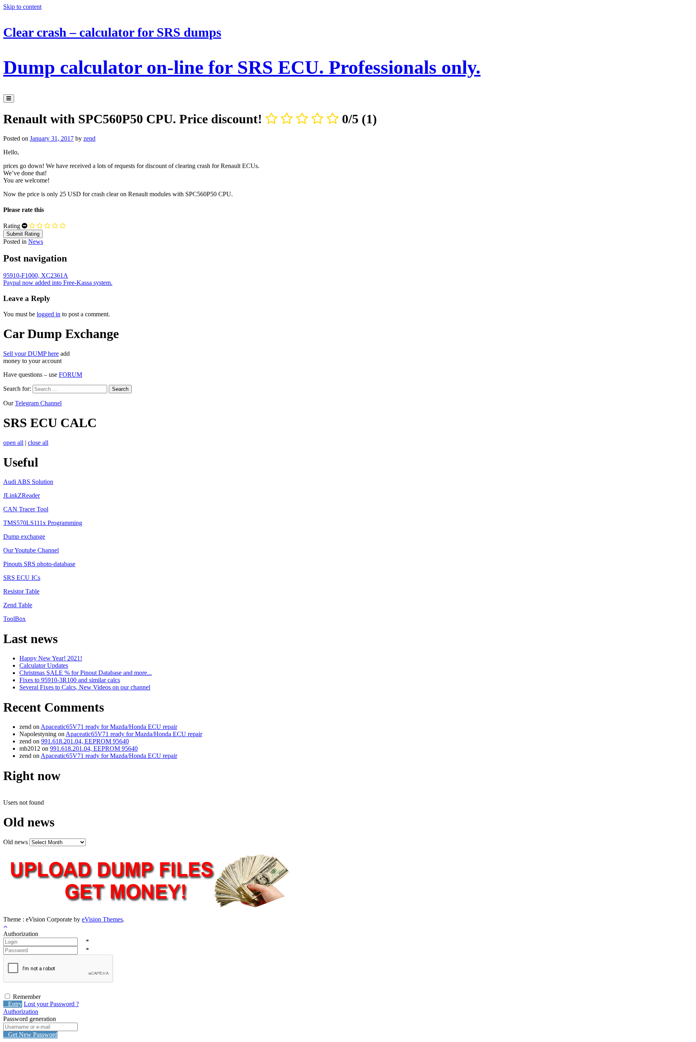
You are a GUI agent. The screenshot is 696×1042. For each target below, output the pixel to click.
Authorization (20, 1011)
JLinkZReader (21, 495)
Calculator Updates (43, 665)
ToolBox (14, 618)
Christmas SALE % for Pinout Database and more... (85, 672)
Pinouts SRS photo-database (39, 563)
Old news (15, 842)
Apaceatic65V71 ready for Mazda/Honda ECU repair (109, 726)
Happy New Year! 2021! (50, 658)
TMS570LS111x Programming (42, 522)
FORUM (70, 374)
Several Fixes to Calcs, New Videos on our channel (84, 687)
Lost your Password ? (51, 1003)
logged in (48, 314)
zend (89, 138)
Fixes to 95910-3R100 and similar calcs (69, 680)
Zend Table (17, 605)
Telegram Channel (38, 403)
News (35, 241)
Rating (11, 225)
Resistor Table (21, 591)
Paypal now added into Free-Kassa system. (57, 282)
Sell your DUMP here (31, 353)
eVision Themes (102, 919)
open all (13, 442)
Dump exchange (24, 536)
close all (38, 442)
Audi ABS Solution (28, 481)
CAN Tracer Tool (25, 509)
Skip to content (22, 6)
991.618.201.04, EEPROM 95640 (85, 741)
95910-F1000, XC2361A (35, 275)
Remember (27, 996)
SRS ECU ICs (21, 577)
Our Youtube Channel (31, 550)
